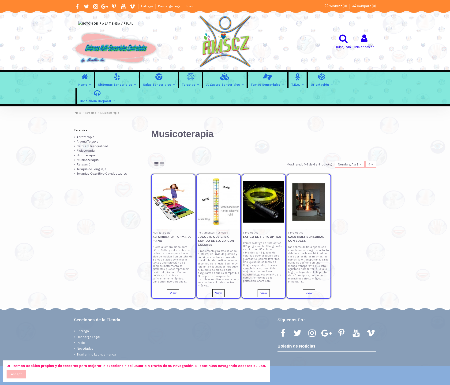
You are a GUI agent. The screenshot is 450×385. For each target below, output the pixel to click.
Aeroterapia (85, 137)
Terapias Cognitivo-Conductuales (102, 174)
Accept (16, 374)
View (173, 293)
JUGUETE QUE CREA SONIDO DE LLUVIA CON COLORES (216, 241)
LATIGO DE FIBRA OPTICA (262, 237)
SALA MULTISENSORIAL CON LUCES (306, 239)
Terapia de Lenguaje (91, 169)
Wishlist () (338, 6)
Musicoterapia (88, 160)
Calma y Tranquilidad (92, 146)
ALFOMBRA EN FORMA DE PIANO (172, 239)
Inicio (190, 6)
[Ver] (190, 198)
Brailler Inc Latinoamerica (96, 354)
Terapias (80, 130)
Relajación (85, 164)
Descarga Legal (170, 6)
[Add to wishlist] (190, 182)
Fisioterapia (86, 151)
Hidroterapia (86, 155)
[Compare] (190, 190)
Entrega (147, 6)
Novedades (85, 349)
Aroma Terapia (87, 141)
